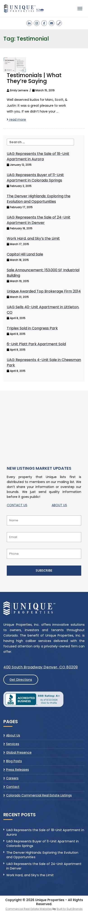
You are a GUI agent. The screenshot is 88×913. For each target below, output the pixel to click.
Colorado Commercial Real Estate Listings (39, 795)
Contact (12, 786)
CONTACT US (17, 505)
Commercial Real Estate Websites (28, 909)
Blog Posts (14, 761)
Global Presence (19, 752)
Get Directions (20, 679)
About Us (13, 736)
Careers (12, 778)
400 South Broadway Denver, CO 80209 (40, 667)
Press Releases (17, 769)
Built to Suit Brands (70, 909)
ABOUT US (59, 505)
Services (12, 744)
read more (17, 119)
